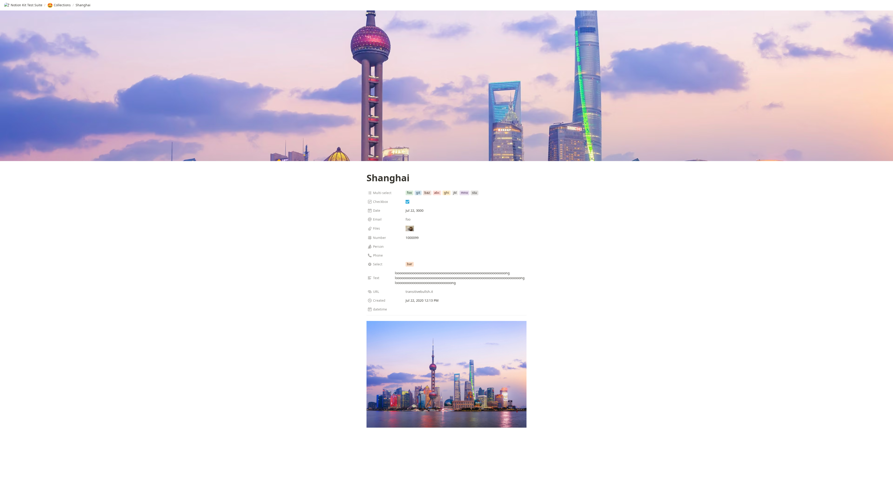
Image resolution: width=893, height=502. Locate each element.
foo (408, 219)
